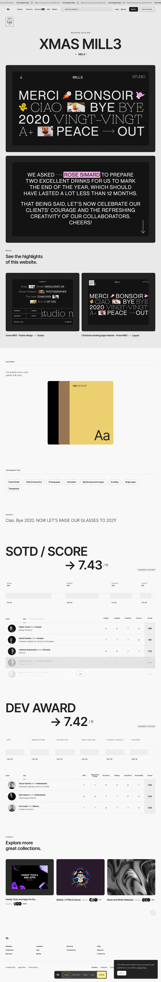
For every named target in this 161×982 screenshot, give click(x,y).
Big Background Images (93, 482)
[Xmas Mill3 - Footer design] (42, 302)
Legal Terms (22, 967)
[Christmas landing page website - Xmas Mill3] (118, 302)
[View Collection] (30, 877)
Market (54, 9)
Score (92, 975)
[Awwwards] (8, 9)
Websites (9, 946)
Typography (13, 488)
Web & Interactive (34, 482)
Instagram (104, 967)
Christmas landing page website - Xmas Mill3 (104, 335)
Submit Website (147, 9)
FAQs (99, 946)
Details (85, 975)
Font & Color (76, 975)
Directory (29, 9)
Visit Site (101, 975)
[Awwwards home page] (58, 974)
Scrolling (114, 482)
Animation (71, 482)
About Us (100, 950)
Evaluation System (146, 569)
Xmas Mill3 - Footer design (19, 335)
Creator (66, 975)
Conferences (71, 950)
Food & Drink (13, 482)
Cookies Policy (10, 967)
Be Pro (133, 9)
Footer (40, 335)
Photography (54, 482)
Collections (9, 950)
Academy (39, 9)
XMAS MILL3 (80, 43)
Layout (135, 335)
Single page (130, 482)
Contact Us (101, 954)
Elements (9, 954)
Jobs (48, 9)
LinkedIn (112, 967)
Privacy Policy (33, 967)
